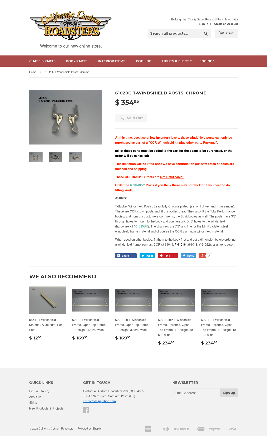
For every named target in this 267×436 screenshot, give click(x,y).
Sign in (203, 24)
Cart (229, 33)
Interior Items (112, 61)
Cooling (144, 61)
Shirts (33, 402)
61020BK (141, 226)
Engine (206, 61)
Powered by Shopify (89, 428)
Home (32, 72)
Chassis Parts (42, 61)
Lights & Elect (176, 61)
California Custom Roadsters (56, 428)
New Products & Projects (46, 408)
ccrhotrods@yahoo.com (99, 401)
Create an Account (226, 24)
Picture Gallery (39, 391)
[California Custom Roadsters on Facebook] (86, 411)
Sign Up (229, 393)
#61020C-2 (137, 185)
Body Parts (77, 61)
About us (35, 397)
